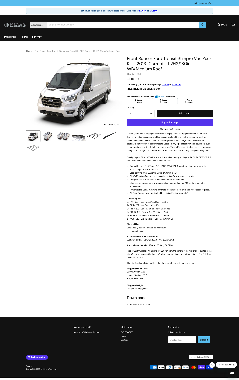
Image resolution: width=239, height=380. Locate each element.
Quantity (130, 107)
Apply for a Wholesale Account (86, 332)
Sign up (204, 339)
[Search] (202, 25)
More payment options (170, 129)
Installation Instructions (140, 304)
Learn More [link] (170, 97)
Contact (37, 37)
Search (29, 366)
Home (25, 37)
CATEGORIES (10, 37)
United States (202, 3)
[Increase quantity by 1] (151, 113)
